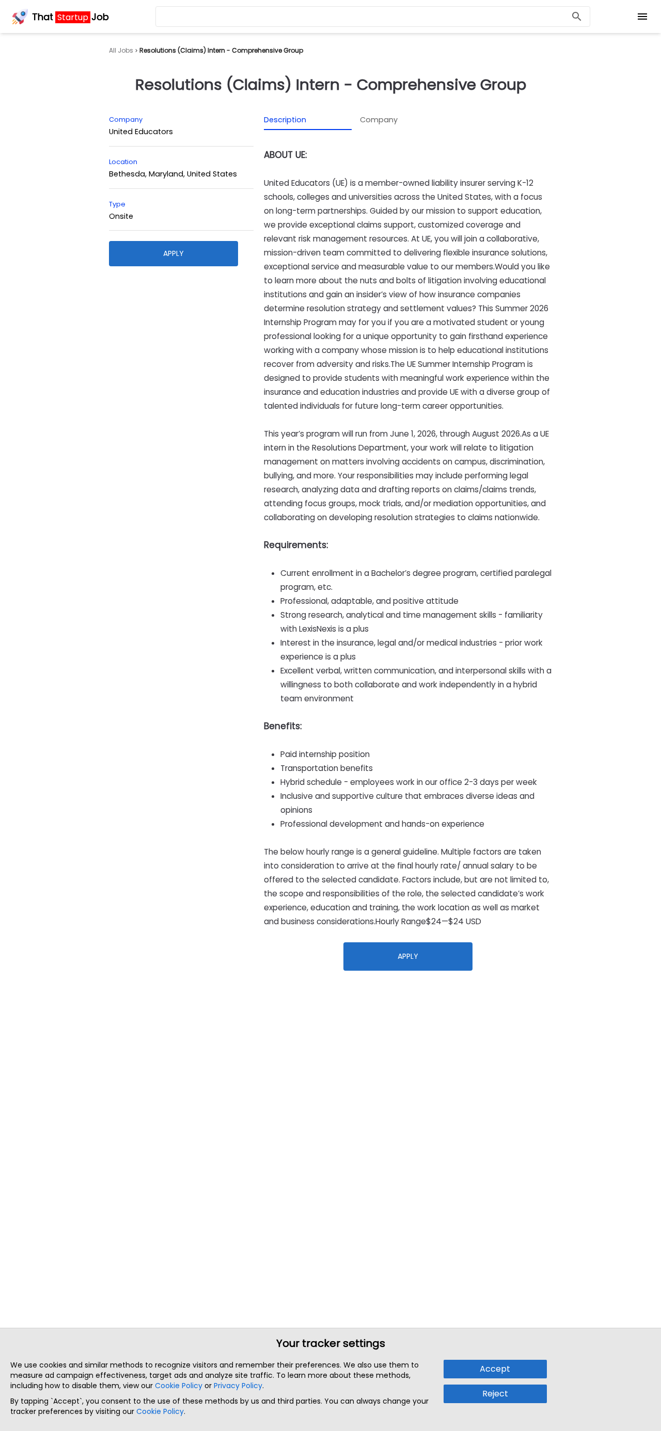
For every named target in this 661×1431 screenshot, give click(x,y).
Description (285, 120)
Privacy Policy (238, 1385)
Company (379, 120)
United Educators (141, 131)
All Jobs (121, 50)
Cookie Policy (178, 1385)
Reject (495, 1394)
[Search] (577, 17)
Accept (495, 1369)
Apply (173, 253)
